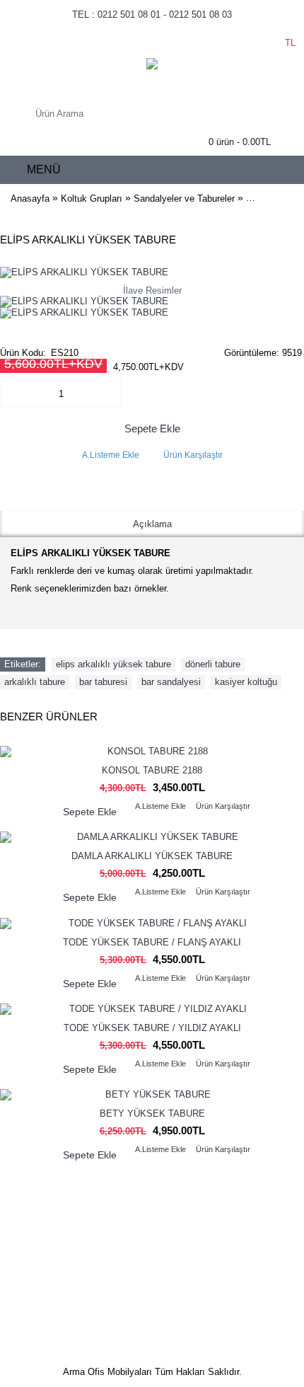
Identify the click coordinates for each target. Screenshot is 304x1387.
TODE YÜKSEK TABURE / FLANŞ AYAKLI (152, 942)
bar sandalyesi (171, 682)
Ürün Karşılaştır (193, 455)
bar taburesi (103, 682)
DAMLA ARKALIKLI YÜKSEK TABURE (152, 856)
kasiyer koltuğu (246, 682)
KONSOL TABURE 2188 (152, 770)
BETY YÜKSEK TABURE (152, 1113)
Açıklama (152, 524)
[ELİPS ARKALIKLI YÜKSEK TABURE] (84, 301)
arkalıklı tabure (34, 682)
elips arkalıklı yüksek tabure (113, 664)
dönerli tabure (212, 664)
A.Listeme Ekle (110, 455)
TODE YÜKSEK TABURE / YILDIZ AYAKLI (152, 1028)
